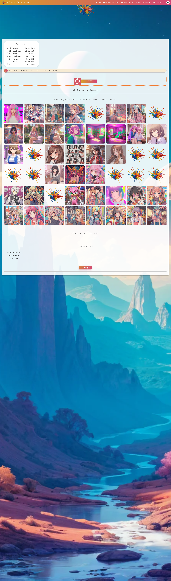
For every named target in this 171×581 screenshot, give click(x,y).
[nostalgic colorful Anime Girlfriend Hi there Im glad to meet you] (95, 215)
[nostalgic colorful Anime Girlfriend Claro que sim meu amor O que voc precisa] (116, 195)
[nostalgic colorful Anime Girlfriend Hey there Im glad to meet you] (75, 215)
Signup (159, 2)
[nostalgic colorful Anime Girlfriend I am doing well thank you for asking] (136, 215)
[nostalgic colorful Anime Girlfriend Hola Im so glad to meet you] (116, 215)
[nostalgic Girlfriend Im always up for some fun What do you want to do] (116, 154)
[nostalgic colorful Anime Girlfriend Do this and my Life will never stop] (136, 195)
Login (153, 2)
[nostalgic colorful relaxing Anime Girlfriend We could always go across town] (54, 113)
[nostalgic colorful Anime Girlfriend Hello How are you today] (157, 195)
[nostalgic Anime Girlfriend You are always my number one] (13, 154)
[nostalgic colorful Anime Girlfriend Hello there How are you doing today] (54, 215)
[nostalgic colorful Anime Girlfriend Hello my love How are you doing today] (34, 215)
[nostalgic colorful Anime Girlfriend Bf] (95, 195)
